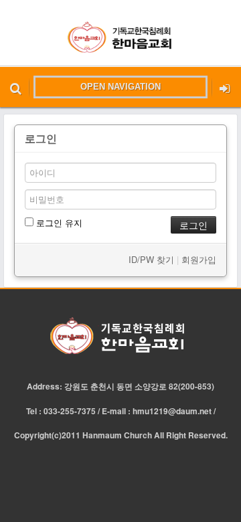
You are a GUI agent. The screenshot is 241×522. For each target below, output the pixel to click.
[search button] (15, 87)
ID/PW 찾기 (151, 259)
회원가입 (198, 259)
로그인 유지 (57, 222)
